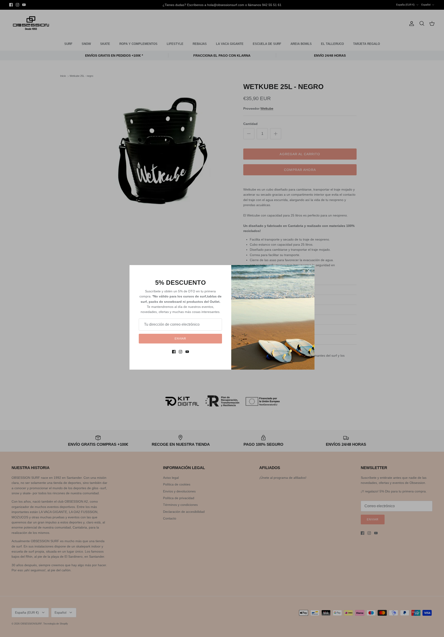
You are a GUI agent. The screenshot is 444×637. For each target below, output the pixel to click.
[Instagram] (180, 351)
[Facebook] (174, 351)
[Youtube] (187, 351)
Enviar (180, 338)
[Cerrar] (309, 271)
